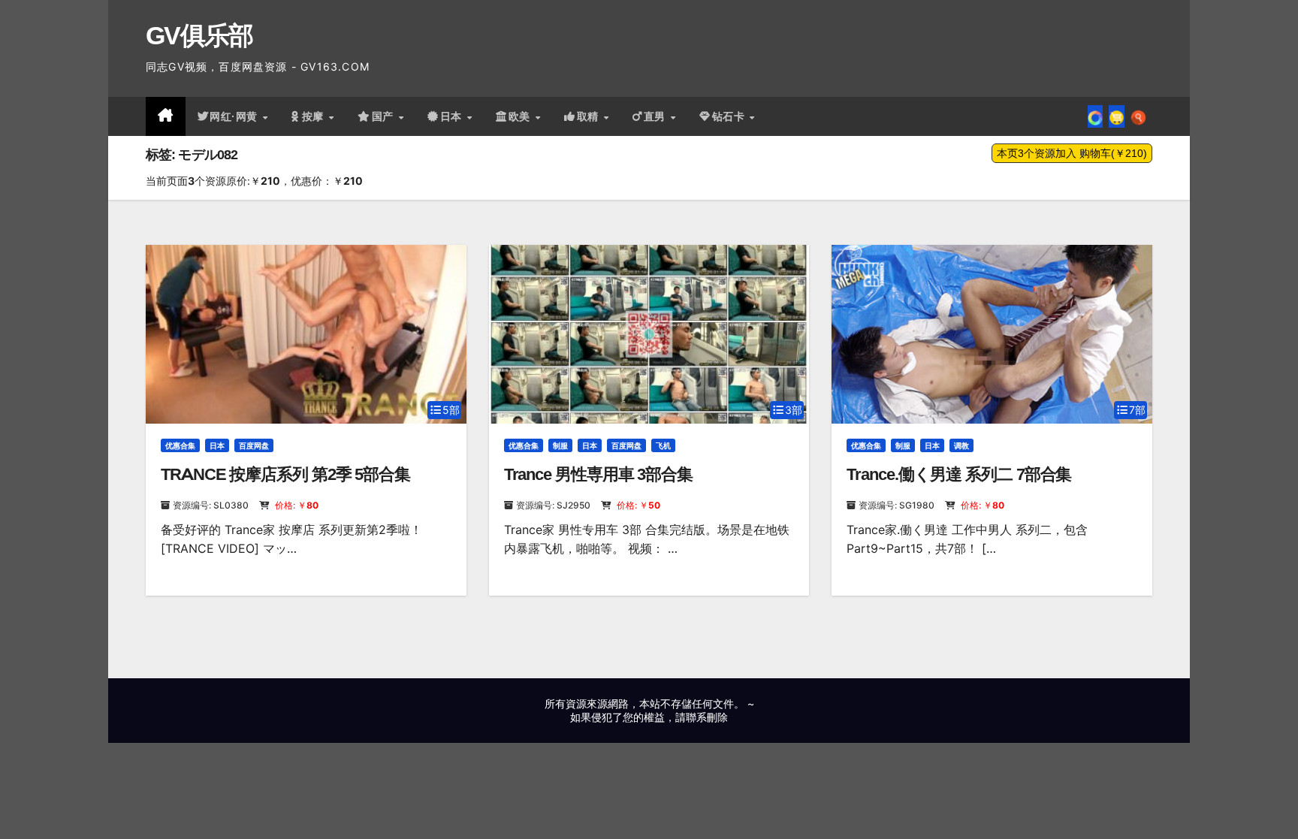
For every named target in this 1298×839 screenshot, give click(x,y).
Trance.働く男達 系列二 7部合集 (959, 474)
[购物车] (1116, 116)
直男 (656, 116)
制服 (560, 445)
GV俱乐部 (199, 35)
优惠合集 (180, 445)
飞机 (663, 445)
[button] (1138, 116)
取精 (589, 116)
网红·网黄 (235, 116)
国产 (384, 116)
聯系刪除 (707, 717)
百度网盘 (254, 445)
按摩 (315, 116)
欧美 (521, 116)
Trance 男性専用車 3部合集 (598, 474)
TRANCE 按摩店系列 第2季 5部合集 (285, 474)
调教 (961, 445)
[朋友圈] (1095, 116)
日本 (453, 116)
